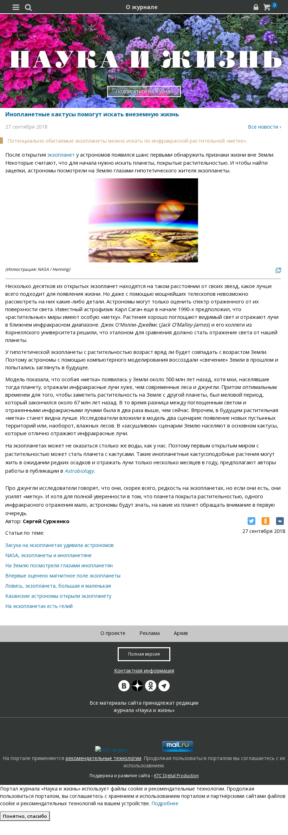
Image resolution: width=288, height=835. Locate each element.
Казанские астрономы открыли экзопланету (58, 596)
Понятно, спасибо (25, 816)
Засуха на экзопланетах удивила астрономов (59, 545)
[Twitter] (251, 521)
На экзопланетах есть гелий (39, 606)
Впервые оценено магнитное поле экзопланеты (62, 575)
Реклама (149, 633)
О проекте (112, 633)
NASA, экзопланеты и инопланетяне (48, 555)
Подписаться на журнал (144, 91)
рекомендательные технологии (103, 758)
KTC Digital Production (176, 776)
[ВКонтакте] (280, 521)
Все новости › (264, 126)
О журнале (142, 7)
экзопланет (61, 154)
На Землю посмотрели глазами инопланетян (59, 565)
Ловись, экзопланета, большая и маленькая (58, 585)
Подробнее (164, 803)
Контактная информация (144, 670)
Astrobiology (79, 470)
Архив (181, 633)
